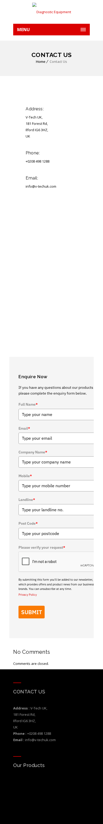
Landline (26, 499)
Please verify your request (41, 547)
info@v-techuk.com (40, 739)
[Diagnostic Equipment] (51, 12)
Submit (31, 612)
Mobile (25, 475)
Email (24, 428)
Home (40, 61)
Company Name (32, 452)
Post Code (28, 523)
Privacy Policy (27, 594)
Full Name (28, 404)
